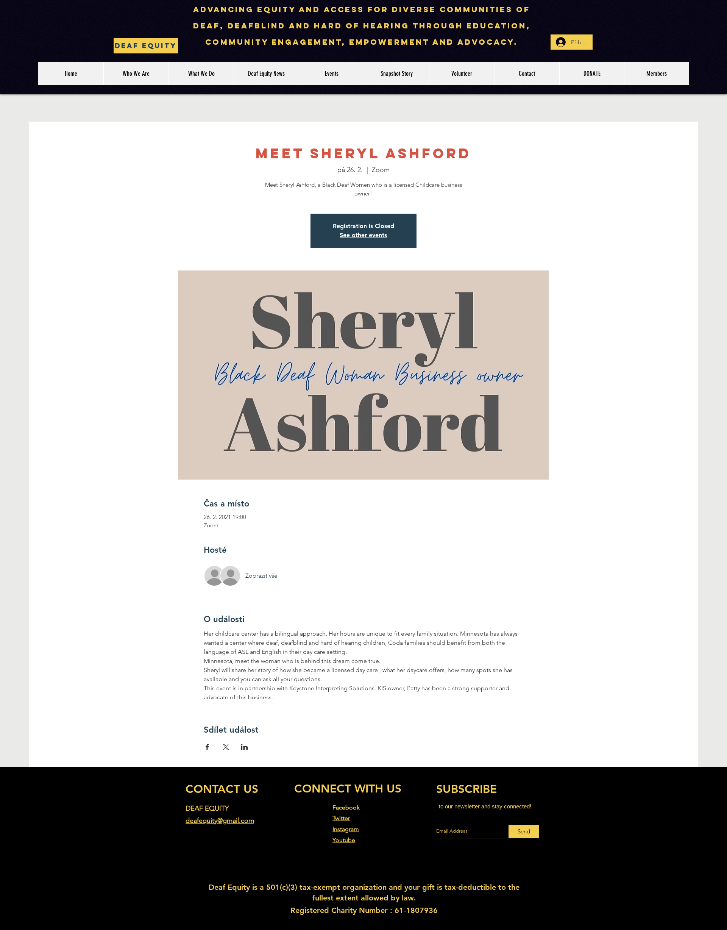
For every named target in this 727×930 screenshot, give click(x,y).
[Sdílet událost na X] (225, 747)
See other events (363, 235)
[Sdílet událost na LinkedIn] (244, 747)
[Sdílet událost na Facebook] (207, 747)
